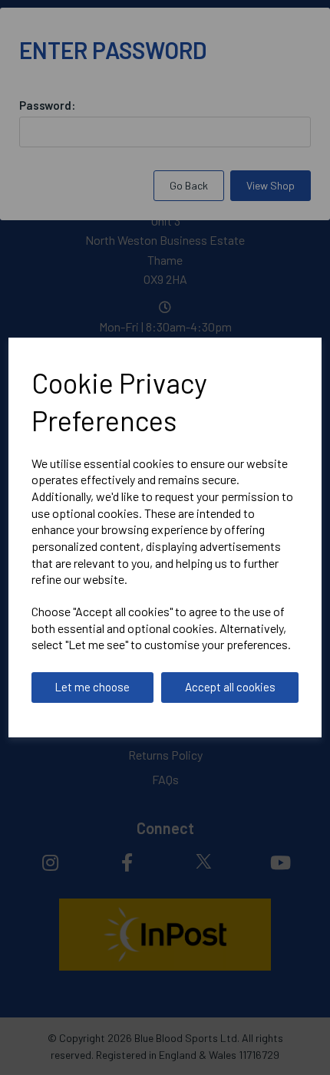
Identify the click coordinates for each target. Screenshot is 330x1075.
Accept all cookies (230, 687)
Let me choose (92, 687)
